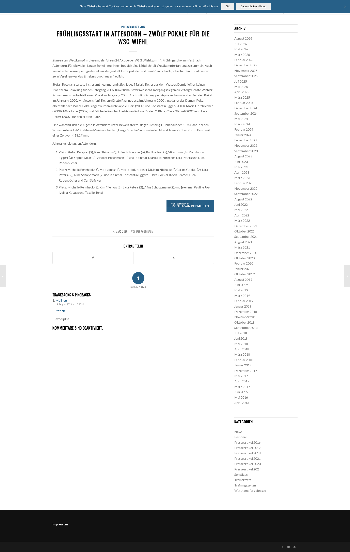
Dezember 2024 (245, 108)
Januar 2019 (242, 306)
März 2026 (242, 54)
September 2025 (246, 76)
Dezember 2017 (245, 370)
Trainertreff (242, 480)
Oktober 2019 (244, 274)
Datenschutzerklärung (253, 6)
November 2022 (245, 188)
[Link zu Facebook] (282, 547)
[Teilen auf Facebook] (93, 258)
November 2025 (245, 70)
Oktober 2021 (244, 231)
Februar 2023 (243, 183)
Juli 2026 (240, 44)
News (238, 432)
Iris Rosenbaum (144, 231)
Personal (240, 437)
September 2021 (246, 236)
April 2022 (241, 215)
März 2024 (242, 124)
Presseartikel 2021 (247, 458)
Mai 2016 (241, 397)
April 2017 (241, 381)
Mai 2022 (241, 210)
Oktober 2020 (244, 258)
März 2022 (242, 220)
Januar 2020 (242, 269)
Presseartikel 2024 (247, 469)
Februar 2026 (243, 60)
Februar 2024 (243, 129)
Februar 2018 (243, 360)
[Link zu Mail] (294, 547)
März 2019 (242, 295)
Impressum (60, 524)
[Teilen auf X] (173, 258)
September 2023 (246, 151)
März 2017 (242, 386)
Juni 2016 (241, 392)
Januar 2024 (242, 135)
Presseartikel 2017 (133, 27)
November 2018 (245, 317)
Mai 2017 (241, 376)
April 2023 (241, 172)
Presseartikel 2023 (247, 464)
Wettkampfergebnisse (250, 490)
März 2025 (242, 97)
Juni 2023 (241, 162)
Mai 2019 (241, 290)
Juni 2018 (241, 338)
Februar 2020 (243, 263)
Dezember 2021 (245, 226)
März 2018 (242, 354)
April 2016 (241, 403)
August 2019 (243, 279)
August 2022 (243, 199)
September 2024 (246, 113)
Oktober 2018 (244, 322)
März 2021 (242, 247)
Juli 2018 (240, 333)
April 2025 (241, 92)
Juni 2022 (241, 204)
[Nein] (345, 6)
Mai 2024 (241, 119)
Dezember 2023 (245, 140)
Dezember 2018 (245, 311)
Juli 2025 (240, 81)
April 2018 (241, 349)
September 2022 (246, 194)
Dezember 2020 (245, 253)
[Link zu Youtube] (288, 547)
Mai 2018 (241, 344)
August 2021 (243, 242)
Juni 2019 (241, 285)
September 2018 (246, 327)
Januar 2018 (242, 365)
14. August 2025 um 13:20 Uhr (70, 304)
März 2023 (242, 178)
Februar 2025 (243, 102)
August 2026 (243, 38)
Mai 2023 (241, 167)
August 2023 (243, 156)
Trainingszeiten (245, 485)
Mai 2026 (241, 49)
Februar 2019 (243, 301)
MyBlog (61, 300)
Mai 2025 (241, 86)
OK (228, 6)
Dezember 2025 (245, 65)
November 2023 (245, 145)
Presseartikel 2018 (247, 453)
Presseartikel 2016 (247, 442)
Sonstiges (241, 474)
